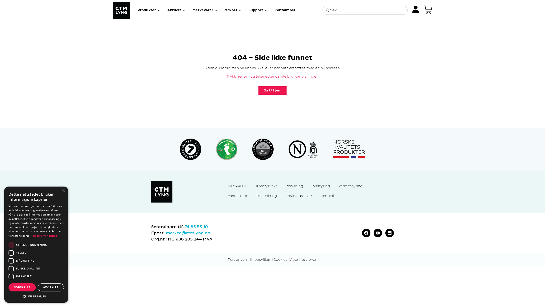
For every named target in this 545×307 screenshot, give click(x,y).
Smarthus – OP (298, 196)
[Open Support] (266, 10)
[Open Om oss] (240, 10)
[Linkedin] (389, 233)
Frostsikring (266, 196)
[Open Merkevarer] (216, 10)
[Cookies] (280, 260)
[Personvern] (238, 260)
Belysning (294, 186)
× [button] (63, 191)
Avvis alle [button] (50, 287)
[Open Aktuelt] (184, 10)
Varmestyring (350, 186)
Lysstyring (321, 186)
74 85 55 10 (196, 226)
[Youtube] (378, 233)
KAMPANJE (238, 186)
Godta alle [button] (22, 287)
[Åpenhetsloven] (303, 260)
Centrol (327, 196)
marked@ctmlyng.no (188, 233)
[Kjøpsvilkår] (260, 260)
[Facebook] (366, 233)
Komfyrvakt (266, 186)
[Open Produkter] (159, 10)
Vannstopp (237, 196)
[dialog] (36, 245)
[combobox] (365, 10)
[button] (36, 296)
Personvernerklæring (44, 235)
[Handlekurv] (428, 9)
